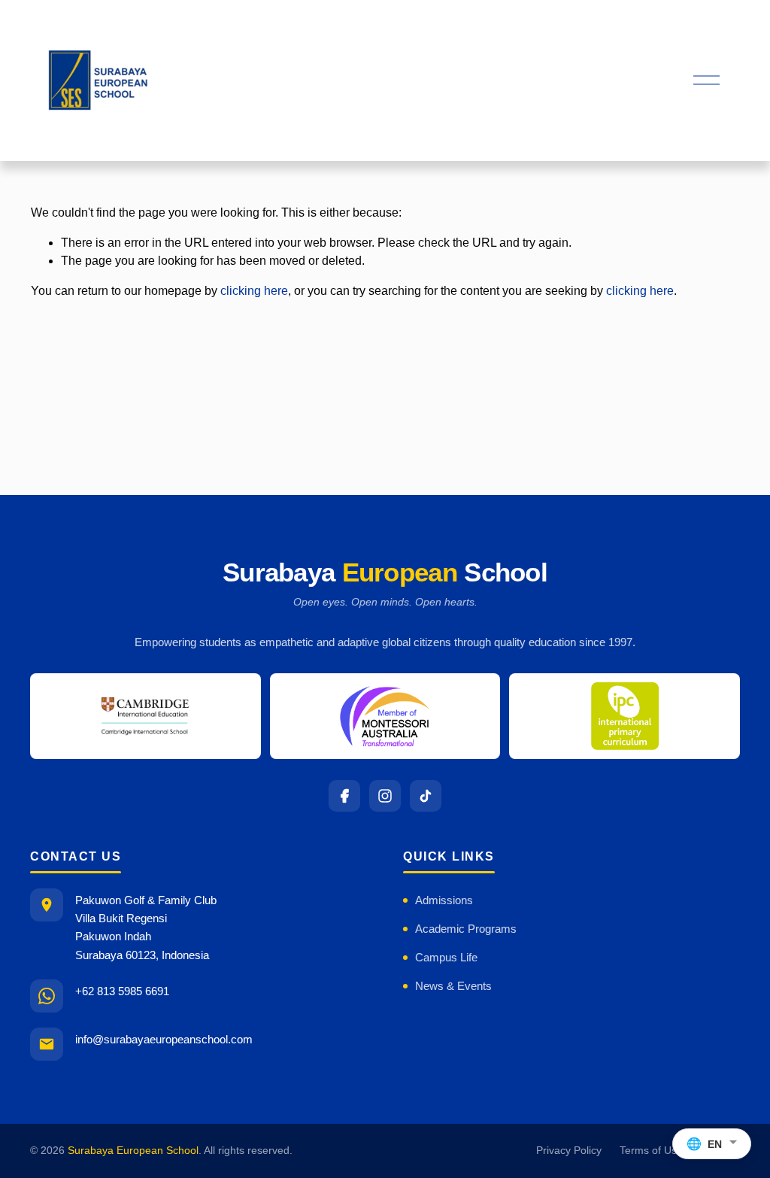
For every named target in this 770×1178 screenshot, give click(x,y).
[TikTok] (425, 796)
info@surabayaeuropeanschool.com (164, 1039)
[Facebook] (344, 796)
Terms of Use (651, 1150)
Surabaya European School (133, 1150)
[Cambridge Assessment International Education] (145, 716)
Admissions (444, 900)
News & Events (453, 985)
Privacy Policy (569, 1150)
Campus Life (446, 957)
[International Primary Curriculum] (624, 716)
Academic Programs (466, 928)
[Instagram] (385, 796)
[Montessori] (385, 716)
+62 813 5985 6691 (122, 991)
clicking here (254, 290)
